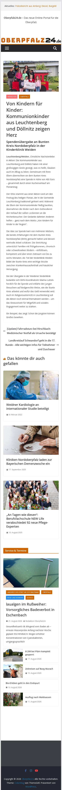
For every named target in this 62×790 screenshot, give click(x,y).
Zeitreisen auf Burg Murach (39, 668)
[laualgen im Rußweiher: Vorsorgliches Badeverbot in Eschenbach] (31, 572)
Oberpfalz (24, 97)
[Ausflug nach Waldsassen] (13, 699)
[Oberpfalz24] (31, 39)
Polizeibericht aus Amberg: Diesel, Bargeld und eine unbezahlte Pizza (35, 7)
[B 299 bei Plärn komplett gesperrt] (13, 655)
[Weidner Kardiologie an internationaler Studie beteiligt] (31, 372)
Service (30, 598)
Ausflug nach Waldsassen (38, 697)
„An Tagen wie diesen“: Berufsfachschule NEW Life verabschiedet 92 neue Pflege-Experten (27, 520)
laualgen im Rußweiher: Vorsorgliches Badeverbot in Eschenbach (30, 609)
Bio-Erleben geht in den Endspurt (23, 683)
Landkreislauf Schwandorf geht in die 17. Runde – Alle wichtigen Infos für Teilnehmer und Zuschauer (30, 345)
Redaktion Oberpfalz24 (35, 621)
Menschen (12, 97)
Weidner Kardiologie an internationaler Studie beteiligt (27, 407)
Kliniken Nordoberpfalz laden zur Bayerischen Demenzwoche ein (29, 462)
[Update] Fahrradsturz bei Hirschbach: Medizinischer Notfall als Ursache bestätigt (31, 331)
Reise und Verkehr (15, 598)
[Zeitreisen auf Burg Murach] (13, 671)
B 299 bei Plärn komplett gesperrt (37, 653)
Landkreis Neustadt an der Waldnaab (23, 592)
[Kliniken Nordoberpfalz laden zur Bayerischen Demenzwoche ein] (31, 427)
